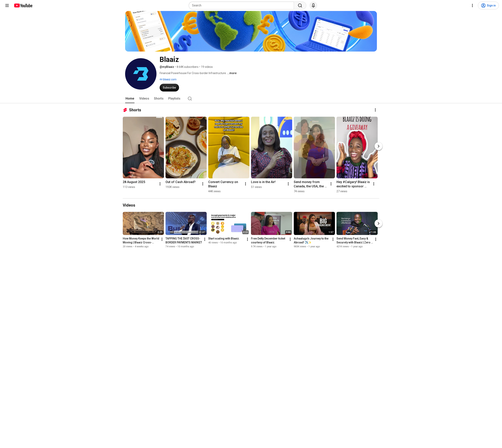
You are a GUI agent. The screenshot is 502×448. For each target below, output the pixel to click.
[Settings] (472, 5)
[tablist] (251, 98)
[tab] (130, 98)
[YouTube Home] (23, 5)
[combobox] (242, 5)
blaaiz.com (169, 79)
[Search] (300, 5)
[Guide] (7, 5)
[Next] (378, 146)
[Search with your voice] (313, 5)
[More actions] (375, 110)
